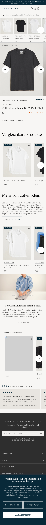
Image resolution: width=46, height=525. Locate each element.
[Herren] (19, 353)
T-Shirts (13, 45)
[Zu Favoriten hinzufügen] (28, 145)
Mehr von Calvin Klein (21, 195)
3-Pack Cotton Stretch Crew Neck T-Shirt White (6, 38)
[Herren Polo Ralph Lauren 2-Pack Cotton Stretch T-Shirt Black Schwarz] (20, 26)
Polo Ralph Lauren (20, 36)
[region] (23, 399)
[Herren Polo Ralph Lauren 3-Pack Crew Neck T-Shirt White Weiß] (34, 26)
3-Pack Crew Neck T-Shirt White (34, 38)
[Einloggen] (32, 8)
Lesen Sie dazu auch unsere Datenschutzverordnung (23, 439)
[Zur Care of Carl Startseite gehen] (11, 8)
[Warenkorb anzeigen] (38, 8)
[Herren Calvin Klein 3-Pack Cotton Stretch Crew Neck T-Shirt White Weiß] (6, 26)
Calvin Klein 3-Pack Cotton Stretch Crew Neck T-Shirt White (16, 180)
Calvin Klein (5, 36)
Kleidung (5, 45)
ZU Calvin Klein (10, 219)
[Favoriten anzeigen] (35, 8)
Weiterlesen (23, 497)
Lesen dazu (21, 322)
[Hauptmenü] (42, 8)
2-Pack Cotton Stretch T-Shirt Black (19, 38)
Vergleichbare (22, 134)
